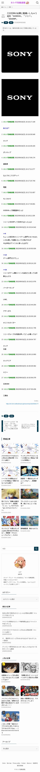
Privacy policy (16, 763)
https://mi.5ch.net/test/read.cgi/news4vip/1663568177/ (22, 404)
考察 (6, 22)
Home (4, 763)
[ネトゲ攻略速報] (20, 2)
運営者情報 (20, 765)
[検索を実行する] (36, 549)
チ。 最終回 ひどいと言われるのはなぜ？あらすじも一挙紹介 (19, 640)
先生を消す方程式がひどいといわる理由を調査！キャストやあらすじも (19, 615)
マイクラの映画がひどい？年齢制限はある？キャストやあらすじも (19, 623)
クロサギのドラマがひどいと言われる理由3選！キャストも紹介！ (19, 632)
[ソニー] (20, 116)
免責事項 (35, 763)
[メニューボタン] (2, 2)
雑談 (11, 22)
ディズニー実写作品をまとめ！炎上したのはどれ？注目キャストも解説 (19, 649)
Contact (23, 763)
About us (29, 763)
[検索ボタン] (37, 2)
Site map (9, 763)
